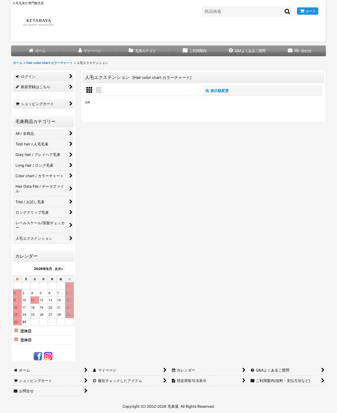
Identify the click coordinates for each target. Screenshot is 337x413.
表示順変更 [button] (219, 90)
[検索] (287, 11)
